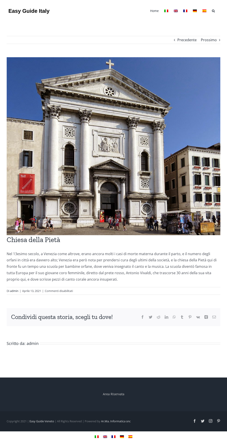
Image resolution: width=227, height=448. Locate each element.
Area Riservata (113, 394)
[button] (213, 10)
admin (14, 291)
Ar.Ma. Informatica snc (116, 421)
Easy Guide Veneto (41, 421)
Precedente (187, 39)
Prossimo (209, 39)
